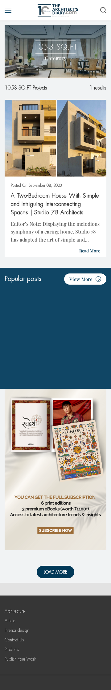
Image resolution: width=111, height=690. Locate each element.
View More (80, 279)
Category (56, 58)
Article (10, 620)
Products (12, 649)
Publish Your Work (20, 659)
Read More (89, 251)
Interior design (17, 630)
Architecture (15, 611)
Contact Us (14, 640)
